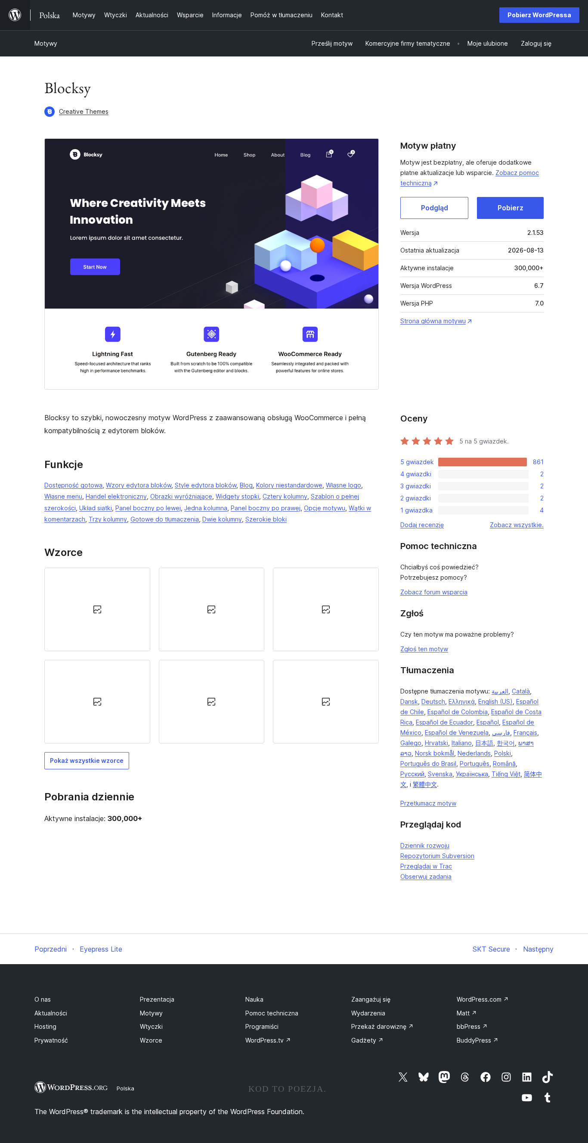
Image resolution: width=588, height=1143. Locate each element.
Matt (467, 1013)
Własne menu (63, 496)
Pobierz (510, 207)
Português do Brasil (428, 763)
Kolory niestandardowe (289, 485)
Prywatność (51, 1040)
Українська (472, 774)
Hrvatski (436, 742)
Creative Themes (83, 111)
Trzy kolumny (108, 519)
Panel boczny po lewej (148, 508)
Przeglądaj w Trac (426, 866)
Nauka (254, 999)
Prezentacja (157, 999)
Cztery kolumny (285, 496)
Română (504, 763)
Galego (410, 742)
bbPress (472, 1026)
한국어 (506, 742)
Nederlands (474, 753)
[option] (97, 609)
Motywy (45, 43)
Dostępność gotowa (73, 485)
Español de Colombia (457, 711)
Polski (502, 753)
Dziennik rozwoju (424, 845)
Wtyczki (151, 1026)
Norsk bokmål (434, 753)
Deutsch (433, 701)
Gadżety (367, 1040)
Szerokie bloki (266, 519)
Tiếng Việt (506, 774)
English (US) (495, 701)
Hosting (45, 1026)
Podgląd (434, 207)
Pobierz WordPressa (539, 15)
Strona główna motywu (433, 321)
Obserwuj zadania (426, 876)
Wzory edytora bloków (138, 485)
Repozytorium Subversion (437, 855)
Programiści (262, 1026)
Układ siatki (95, 508)
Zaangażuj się (370, 999)
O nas (42, 999)
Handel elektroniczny (116, 496)
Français (525, 732)
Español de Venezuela (457, 732)
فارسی (501, 732)
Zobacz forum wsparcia (433, 592)
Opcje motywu (324, 508)
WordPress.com (483, 999)
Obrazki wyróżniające (181, 496)
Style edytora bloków (205, 485)
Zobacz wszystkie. (517, 524)
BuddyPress (477, 1040)
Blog (246, 485)
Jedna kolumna (205, 508)
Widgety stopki (237, 496)
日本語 (484, 742)
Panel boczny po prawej (265, 508)
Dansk (409, 701)
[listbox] (211, 656)
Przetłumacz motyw (428, 803)
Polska (125, 1088)
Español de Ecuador (444, 722)
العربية (500, 691)
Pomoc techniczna (271, 1013)
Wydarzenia (368, 1013)
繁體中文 (425, 784)
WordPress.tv (268, 1040)
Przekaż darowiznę (382, 1026)
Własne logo (343, 485)
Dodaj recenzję (422, 524)
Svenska (440, 774)
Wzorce (151, 1040)
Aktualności (50, 1013)
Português (474, 763)
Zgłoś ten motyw (424, 649)
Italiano (462, 742)
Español (488, 722)
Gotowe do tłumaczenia (164, 519)
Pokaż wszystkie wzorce (87, 760)
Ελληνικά (462, 701)
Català (521, 691)
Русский (412, 774)
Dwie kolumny (222, 519)
